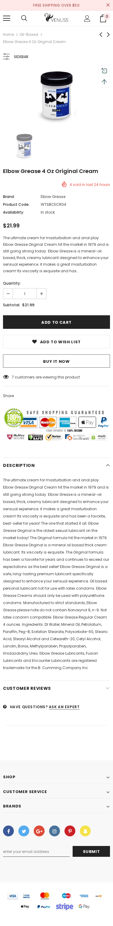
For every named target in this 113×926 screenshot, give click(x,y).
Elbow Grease (53, 196)
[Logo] (57, 18)
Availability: (13, 212)
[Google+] (39, 831)
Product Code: (16, 204)
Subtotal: (11, 304)
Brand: (9, 196)
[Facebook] (8, 831)
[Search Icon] (24, 18)
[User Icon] (87, 18)
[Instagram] (54, 831)
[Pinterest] (69, 831)
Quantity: (12, 283)
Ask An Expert (64, 706)
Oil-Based (29, 34)
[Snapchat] (85, 831)
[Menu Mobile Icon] (6, 18)
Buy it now (56, 361)
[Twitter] (23, 831)
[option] (56, 97)
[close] (108, 5)
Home (8, 34)
